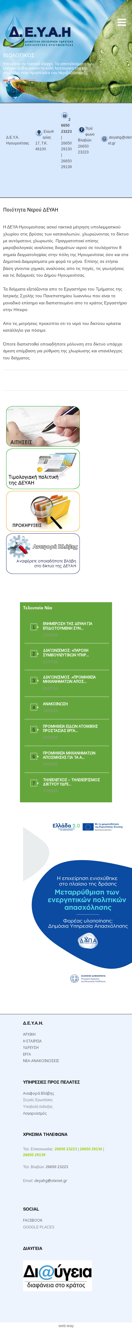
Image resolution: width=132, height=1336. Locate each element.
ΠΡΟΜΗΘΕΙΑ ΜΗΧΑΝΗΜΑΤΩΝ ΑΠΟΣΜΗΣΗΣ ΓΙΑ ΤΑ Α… (69, 755)
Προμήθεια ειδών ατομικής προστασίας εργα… (70, 728)
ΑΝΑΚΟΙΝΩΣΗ (55, 703)
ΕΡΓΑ (27, 1054)
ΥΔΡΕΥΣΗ (31, 1047)
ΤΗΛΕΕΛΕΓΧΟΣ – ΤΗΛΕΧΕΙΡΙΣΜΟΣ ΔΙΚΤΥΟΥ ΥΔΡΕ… (71, 782)
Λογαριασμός (35, 1113)
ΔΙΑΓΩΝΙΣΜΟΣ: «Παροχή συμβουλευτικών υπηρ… (66, 652)
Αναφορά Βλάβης (38, 1093)
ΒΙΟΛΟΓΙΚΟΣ (18, 55)
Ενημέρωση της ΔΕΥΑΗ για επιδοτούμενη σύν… (67, 625)
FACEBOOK (32, 1220)
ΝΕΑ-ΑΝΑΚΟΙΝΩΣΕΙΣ (41, 1060)
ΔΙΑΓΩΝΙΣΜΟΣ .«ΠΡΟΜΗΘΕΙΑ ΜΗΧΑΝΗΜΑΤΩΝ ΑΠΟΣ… (69, 679)
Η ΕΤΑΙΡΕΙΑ (32, 1041)
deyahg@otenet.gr (50, 1180)
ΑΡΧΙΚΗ (29, 1034)
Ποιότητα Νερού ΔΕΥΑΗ (30, 209)
